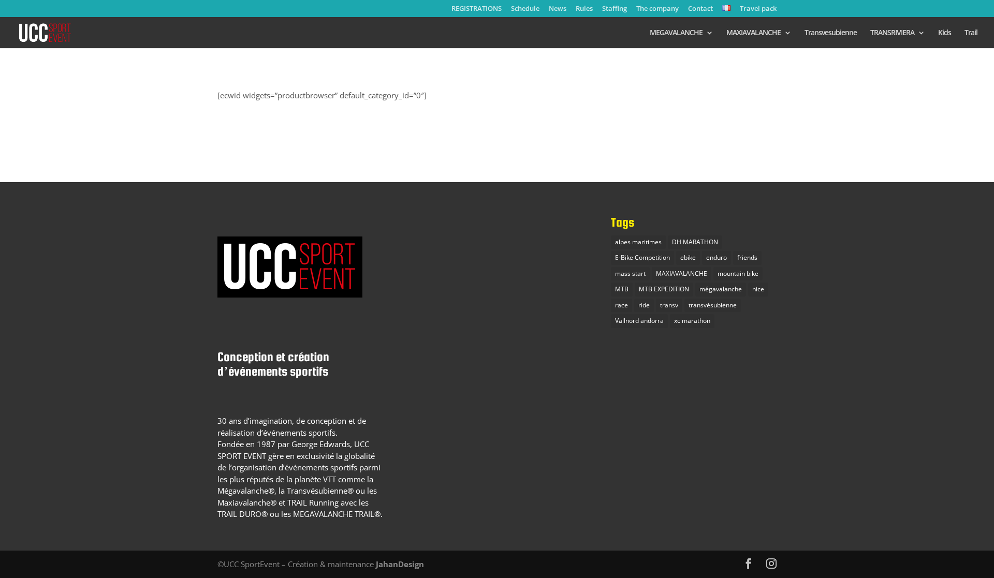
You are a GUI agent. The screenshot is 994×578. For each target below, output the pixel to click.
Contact (700, 9)
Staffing (614, 9)
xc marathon (692, 320)
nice (758, 289)
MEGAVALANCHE (676, 33)
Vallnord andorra (639, 320)
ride (644, 305)
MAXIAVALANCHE (753, 33)
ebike (688, 257)
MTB (621, 289)
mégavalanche (720, 289)
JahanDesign (400, 564)
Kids (944, 33)
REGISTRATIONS (476, 9)
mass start (630, 273)
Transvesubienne (831, 33)
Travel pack (758, 9)
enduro (716, 257)
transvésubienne (713, 305)
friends (747, 257)
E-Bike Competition (642, 257)
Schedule (525, 9)
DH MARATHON (695, 242)
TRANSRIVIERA (892, 33)
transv (669, 305)
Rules (584, 9)
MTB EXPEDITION (664, 289)
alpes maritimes (638, 242)
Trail (970, 33)
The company (657, 9)
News (557, 9)
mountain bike (738, 273)
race (621, 305)
